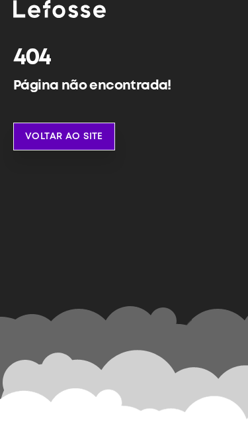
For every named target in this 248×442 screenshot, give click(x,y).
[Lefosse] (59, 8)
